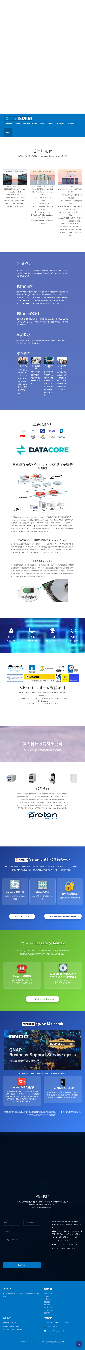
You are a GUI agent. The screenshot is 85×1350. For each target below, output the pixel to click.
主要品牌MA (26, 123)
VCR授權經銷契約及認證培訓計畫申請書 (64, 916)
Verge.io (50, 123)
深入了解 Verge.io (23, 916)
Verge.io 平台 (48, 1307)
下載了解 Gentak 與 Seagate (44, 999)
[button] (0, 738)
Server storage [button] (25, 433)
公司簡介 (17, 123)
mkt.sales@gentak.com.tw (68, 1244)
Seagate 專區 (60, 123)
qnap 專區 (70, 123)
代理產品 (42, 123)
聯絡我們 (8, 132)
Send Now (21, 1265)
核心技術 (35, 123)
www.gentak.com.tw (68, 1248)
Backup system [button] (25, 439)
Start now (42, 69)
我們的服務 (9, 123)
